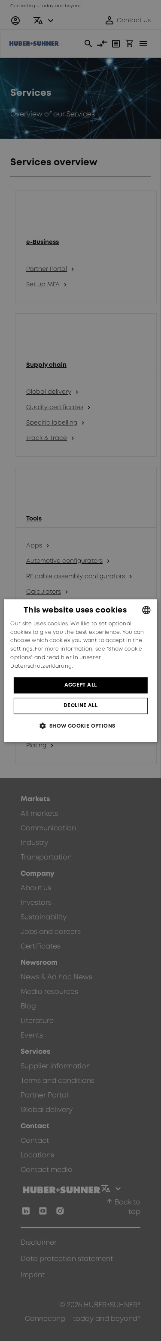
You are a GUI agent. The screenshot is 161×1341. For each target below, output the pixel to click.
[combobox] (146, 610)
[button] (80, 725)
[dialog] (80, 670)
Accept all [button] (80, 685)
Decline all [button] (80, 705)
